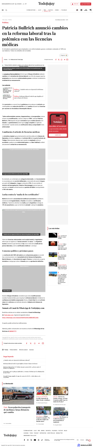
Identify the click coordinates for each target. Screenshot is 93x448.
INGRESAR (76, 4)
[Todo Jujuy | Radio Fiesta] (90, 10)
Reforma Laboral (23, 350)
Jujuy (39, 10)
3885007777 (12, 331)
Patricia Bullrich (13, 350)
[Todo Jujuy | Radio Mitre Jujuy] (85, 10)
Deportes (48, 430)
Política (50, 10)
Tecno (31, 433)
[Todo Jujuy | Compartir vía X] (59, 59)
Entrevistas (43, 433)
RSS (77, 440)
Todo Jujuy (4, 20)
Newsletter (47, 11)
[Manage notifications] (89, 440)
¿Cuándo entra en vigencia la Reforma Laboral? (16, 360)
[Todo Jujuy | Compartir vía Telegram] (64, 59)
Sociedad (26, 433)
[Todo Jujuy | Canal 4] (77, 10)
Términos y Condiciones (47, 440)
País (45, 10)
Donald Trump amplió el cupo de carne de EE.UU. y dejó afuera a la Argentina (21, 376)
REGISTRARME (86, 4)
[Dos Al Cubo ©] (85, 446)
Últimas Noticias (31, 10)
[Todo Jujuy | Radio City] (81, 10)
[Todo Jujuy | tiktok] (42, 440)
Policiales (64, 10)
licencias (31, 350)
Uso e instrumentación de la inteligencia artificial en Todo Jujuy (64, 440)
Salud (65, 430)
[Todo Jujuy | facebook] (24, 440)
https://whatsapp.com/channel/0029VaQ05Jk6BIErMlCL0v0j (20, 318)
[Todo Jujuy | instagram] (28, 440)
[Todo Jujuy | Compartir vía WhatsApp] (61, 59)
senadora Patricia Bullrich (12, 74)
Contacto (82, 440)
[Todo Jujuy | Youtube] (35, 440)
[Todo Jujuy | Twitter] (31, 440)
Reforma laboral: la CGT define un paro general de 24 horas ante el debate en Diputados (22, 367)
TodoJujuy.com (9, 315)
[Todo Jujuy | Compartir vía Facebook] (56, 59)
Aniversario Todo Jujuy (30, 435)
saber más (58, 135)
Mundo (57, 10)
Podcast (36, 433)
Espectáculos (51, 433)
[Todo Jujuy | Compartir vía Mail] (67, 59)
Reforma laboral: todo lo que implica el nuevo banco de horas (20, 363)
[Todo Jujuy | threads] (38, 440)
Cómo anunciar (87, 440)
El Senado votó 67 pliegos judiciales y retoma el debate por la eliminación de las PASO (23, 372)
